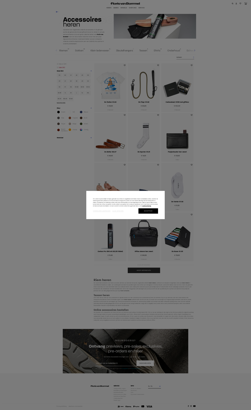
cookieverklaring (146, 206)
